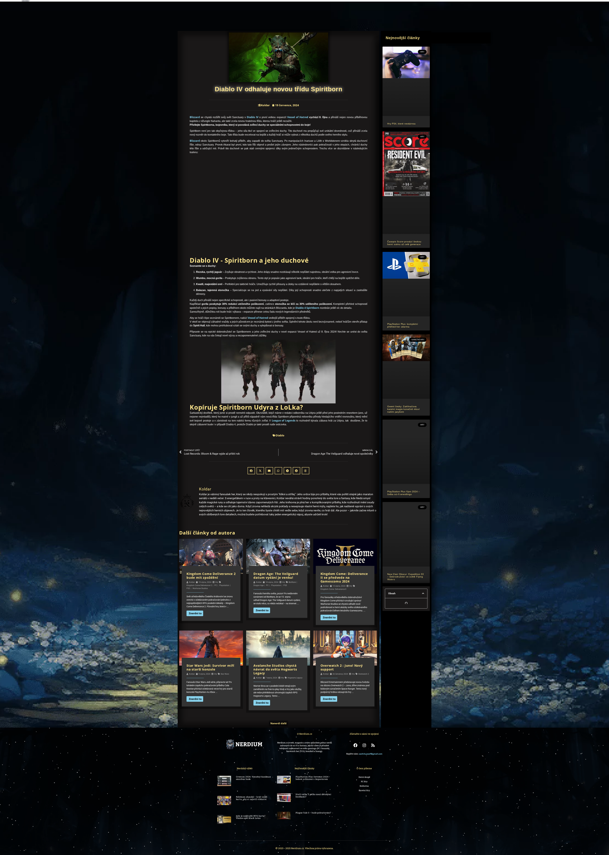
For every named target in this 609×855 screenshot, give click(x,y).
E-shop (471, 10)
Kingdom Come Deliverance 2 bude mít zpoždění (211, 576)
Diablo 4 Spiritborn (307, 308)
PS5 (188, 588)
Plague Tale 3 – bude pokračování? (313, 796)
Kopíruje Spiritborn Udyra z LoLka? (404, 418)
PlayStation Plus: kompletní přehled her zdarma (402, 202)
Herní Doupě (522, 10)
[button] (577, 10)
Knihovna (493, 10)
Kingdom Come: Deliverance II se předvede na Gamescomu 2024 (344, 577)
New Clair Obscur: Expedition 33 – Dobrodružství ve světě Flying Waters (405, 374)
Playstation (224, 585)
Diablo (280, 435)
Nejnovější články (401, 425)
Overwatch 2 (363, 674)
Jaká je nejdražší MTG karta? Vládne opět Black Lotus (250, 798)
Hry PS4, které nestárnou (401, 92)
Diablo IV (252, 117)
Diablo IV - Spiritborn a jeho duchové (406, 410)
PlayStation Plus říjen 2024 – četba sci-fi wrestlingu (403, 316)
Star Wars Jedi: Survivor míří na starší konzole (210, 667)
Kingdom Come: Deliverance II (333, 589)
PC (215, 585)
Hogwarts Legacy (295, 678)
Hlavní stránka (442, 10)
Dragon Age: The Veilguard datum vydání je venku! (275, 576)
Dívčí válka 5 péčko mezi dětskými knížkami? (313, 788)
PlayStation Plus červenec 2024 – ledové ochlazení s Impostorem (313, 778)
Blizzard (195, 117)
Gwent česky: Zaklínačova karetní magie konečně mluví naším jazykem (403, 259)
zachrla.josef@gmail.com (370, 753)
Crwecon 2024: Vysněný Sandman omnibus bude (253, 778)
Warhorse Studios (200, 588)
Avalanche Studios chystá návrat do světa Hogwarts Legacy (275, 669)
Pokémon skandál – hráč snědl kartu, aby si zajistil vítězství (251, 788)
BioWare (292, 582)
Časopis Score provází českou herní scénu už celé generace (404, 146)
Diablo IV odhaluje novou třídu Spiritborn (406, 401)
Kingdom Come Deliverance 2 (199, 585)
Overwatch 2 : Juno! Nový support (342, 667)
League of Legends (283, 420)
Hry (216, 582)
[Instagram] (364, 745)
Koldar (192, 582)
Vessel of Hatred (297, 117)
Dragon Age (258, 585)
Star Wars (225, 674)
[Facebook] (356, 745)
